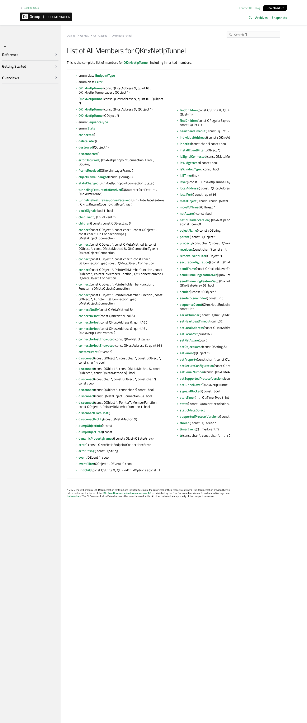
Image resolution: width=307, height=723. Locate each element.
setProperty (188, 359)
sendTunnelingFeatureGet (198, 274)
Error (99, 81)
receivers (186, 249)
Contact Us (245, 8)
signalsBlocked (190, 391)
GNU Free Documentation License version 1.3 (127, 493)
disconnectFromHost (93, 412)
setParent (187, 352)
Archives (261, 17)
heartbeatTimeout (193, 130)
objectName (188, 230)
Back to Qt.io (31, 7)
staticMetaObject (192, 410)
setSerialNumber (192, 371)
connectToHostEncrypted (96, 339)
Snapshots (279, 17)
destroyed (86, 147)
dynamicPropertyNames (96, 438)
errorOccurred (89, 159)
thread (184, 422)
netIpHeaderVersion (194, 219)
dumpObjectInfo (90, 425)
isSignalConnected (193, 156)
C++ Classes (100, 35)
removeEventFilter (193, 255)
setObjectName (191, 346)
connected (86, 134)
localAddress (189, 188)
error (82, 444)
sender (185, 291)
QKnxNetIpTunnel (136, 62)
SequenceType (98, 121)
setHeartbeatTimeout (195, 321)
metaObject (188, 200)
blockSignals (87, 210)
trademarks (73, 496)
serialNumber (189, 314)
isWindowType (190, 169)
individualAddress (193, 137)
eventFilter (86, 463)
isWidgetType (189, 162)
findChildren (189, 110)
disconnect (86, 358)
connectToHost (89, 315)
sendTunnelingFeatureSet (198, 281)
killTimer (186, 175)
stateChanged (89, 183)
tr (181, 435)
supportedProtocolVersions (199, 416)
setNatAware (189, 340)
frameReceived (89, 170)
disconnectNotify (91, 419)
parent (184, 236)
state (183, 403)
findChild (85, 470)
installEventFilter (192, 150)
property (186, 243)
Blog (257, 8)
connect (84, 229)
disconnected (88, 153)
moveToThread (190, 207)
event (83, 457)
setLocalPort (189, 333)
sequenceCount (191, 304)
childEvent (86, 216)
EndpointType (105, 75)
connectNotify (89, 309)
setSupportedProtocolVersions (202, 378)
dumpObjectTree (90, 431)
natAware (187, 213)
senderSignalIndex (193, 298)
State (91, 128)
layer (183, 181)
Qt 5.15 (71, 35)
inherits (185, 143)
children (84, 223)
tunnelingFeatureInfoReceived (100, 189)
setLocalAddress (192, 327)
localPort (186, 194)
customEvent (88, 351)
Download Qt (275, 7)
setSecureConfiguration (197, 365)
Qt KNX (84, 35)
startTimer (187, 397)
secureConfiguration (194, 262)
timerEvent (188, 429)
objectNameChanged (93, 176)
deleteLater (87, 140)
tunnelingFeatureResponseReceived (105, 200)
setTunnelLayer (191, 384)
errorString (86, 450)
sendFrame (188, 268)
